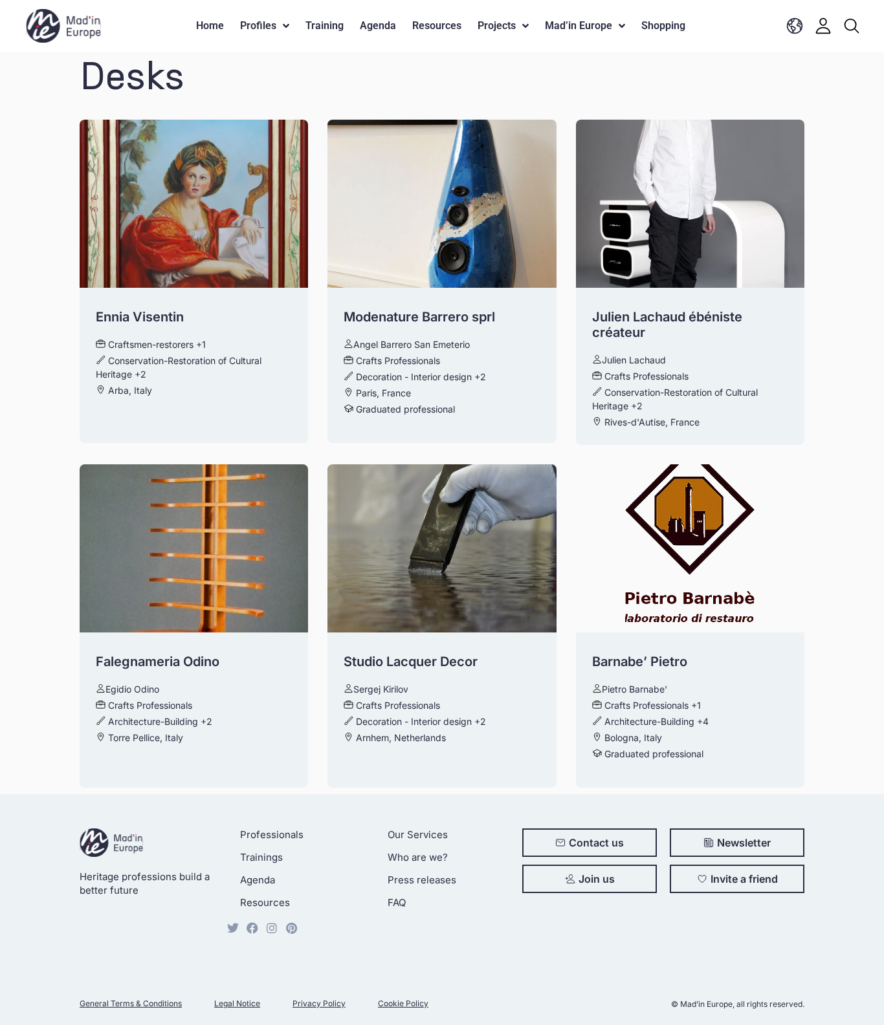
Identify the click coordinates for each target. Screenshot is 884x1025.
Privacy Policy (319, 1003)
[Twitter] (233, 928)
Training (324, 25)
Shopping (663, 25)
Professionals (272, 834)
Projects (497, 25)
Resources (436, 25)
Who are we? (418, 857)
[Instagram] (272, 928)
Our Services (418, 834)
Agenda (378, 25)
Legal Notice (237, 1003)
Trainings (261, 857)
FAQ (397, 902)
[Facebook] (252, 928)
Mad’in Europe (578, 25)
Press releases (422, 880)
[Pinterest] (291, 928)
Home (210, 25)
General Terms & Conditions (131, 1003)
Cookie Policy (403, 1003)
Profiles (258, 25)
